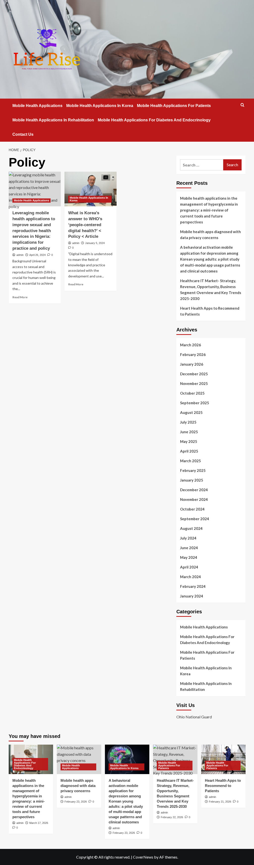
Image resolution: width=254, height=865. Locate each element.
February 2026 (193, 354)
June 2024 (189, 547)
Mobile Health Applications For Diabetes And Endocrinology (154, 120)
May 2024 (188, 557)
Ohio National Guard (194, 716)
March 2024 (190, 576)
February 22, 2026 (172, 817)
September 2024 (194, 518)
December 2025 (194, 374)
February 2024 (193, 586)
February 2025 (193, 470)
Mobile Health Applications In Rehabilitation (53, 120)
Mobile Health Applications (37, 106)
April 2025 (189, 451)
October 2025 (192, 393)
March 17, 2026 (38, 822)
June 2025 (189, 432)
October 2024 (192, 509)
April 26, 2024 (37, 254)
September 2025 (194, 403)
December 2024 (194, 489)
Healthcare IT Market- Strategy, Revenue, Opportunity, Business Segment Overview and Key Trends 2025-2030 (210, 289)
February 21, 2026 (220, 801)
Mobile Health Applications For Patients (174, 106)
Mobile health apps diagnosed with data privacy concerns (210, 234)
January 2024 (191, 596)
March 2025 (190, 461)
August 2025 (191, 412)
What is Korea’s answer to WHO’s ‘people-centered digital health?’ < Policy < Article (85, 225)
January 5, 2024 (95, 243)
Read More (20, 297)
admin (20, 254)
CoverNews (143, 857)
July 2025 (188, 422)
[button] (242, 105)
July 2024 (188, 538)
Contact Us (22, 134)
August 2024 (191, 528)
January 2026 (191, 364)
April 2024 (189, 567)
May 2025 (188, 441)
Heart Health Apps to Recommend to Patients (209, 311)
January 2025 (191, 480)
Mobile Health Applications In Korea (99, 106)
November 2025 (194, 383)
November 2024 (194, 499)
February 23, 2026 (75, 801)
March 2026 (190, 345)
